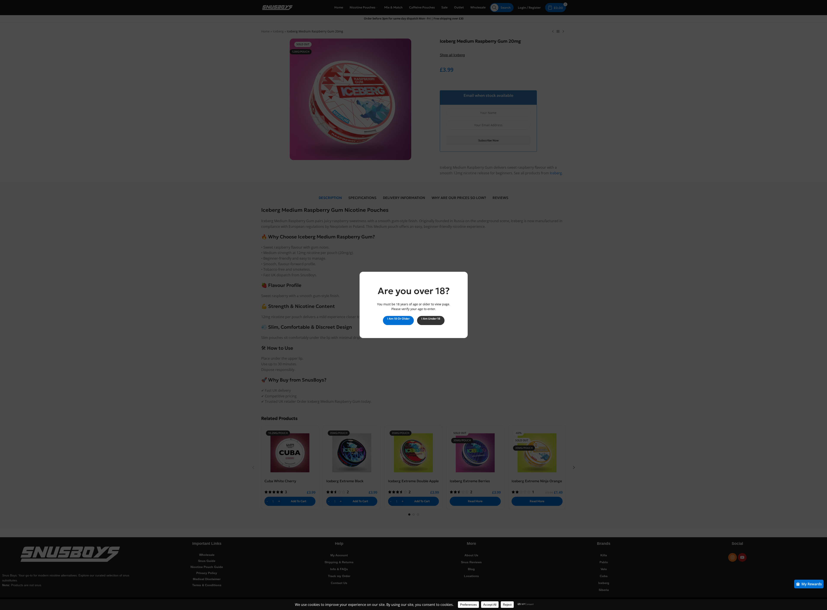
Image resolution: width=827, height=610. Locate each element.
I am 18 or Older (398, 318)
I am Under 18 (430, 318)
